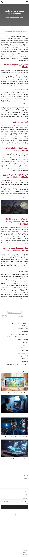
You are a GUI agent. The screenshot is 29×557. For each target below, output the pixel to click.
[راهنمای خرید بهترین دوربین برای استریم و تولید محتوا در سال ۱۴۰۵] (14, 404)
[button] (2, 2)
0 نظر (19, 316)
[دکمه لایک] (27, 315)
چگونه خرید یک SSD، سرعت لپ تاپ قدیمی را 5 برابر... (14, 458)
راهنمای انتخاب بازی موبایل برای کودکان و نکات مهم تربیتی (14, 392)
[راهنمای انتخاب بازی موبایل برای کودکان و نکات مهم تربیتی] (14, 382)
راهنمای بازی (17, 17)
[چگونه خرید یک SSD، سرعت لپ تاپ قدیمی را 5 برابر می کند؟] (14, 448)
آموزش (21, 17)
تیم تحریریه (17, 33)
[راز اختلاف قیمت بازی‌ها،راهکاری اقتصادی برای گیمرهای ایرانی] (14, 426)
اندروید (8, 17)
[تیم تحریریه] (27, 34)
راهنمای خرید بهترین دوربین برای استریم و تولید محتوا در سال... (15, 414)
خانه (27, 31)
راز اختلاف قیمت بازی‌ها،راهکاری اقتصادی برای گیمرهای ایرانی (14, 436)
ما (1, 56)
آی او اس (11, 17)
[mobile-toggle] (27, 2)
